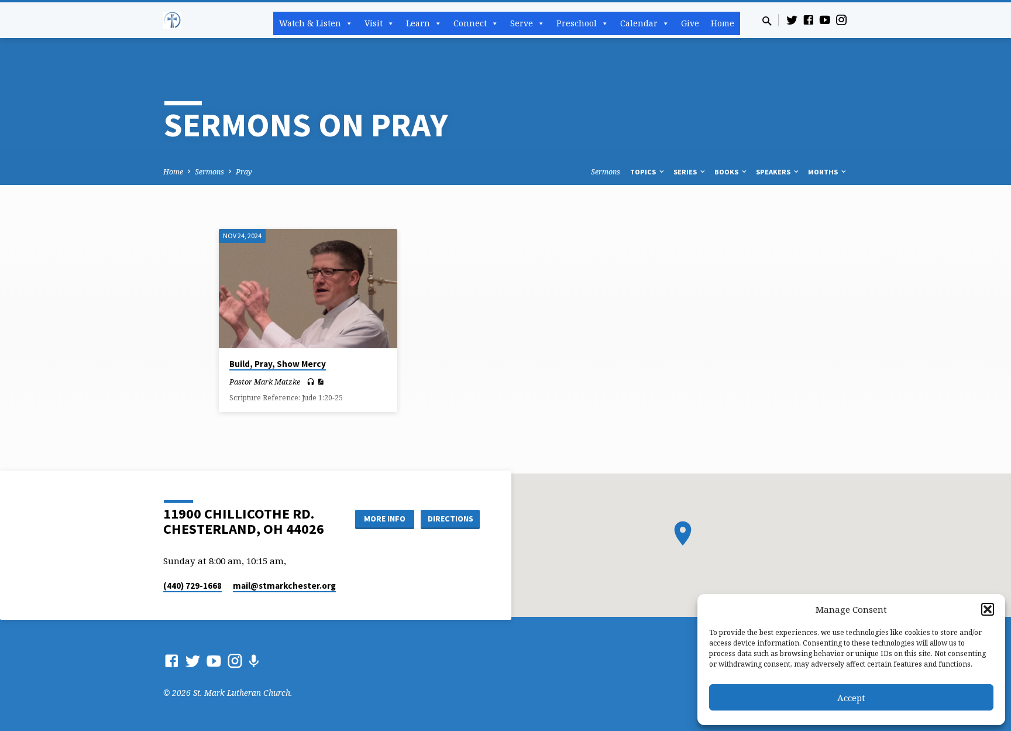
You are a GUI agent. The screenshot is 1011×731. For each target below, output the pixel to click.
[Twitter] (792, 19)
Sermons (209, 172)
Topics (644, 171)
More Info (384, 518)
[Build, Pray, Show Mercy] (308, 288)
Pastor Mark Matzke (264, 381)
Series (686, 171)
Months (824, 171)
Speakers (774, 171)
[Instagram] (841, 19)
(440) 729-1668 (192, 585)
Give (690, 23)
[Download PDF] (320, 381)
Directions (450, 518)
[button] (987, 609)
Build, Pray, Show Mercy (277, 363)
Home (722, 23)
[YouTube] (825, 19)
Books (727, 171)
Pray (244, 172)
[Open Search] (767, 20)
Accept (851, 697)
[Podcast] (254, 661)
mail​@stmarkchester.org (284, 585)
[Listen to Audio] (311, 381)
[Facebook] (808, 19)
